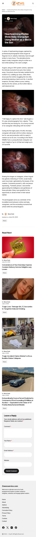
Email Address (9, 450)
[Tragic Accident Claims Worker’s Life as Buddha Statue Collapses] (18, 333)
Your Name (8, 441)
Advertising (5, 507)
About (4, 502)
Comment (7, 426)
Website (6, 460)
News (4, 220)
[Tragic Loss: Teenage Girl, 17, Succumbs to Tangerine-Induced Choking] (18, 289)
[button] (3, 3)
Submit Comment (11, 471)
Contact (4, 521)
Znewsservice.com (10, 486)
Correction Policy (7, 510)
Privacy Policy (6, 513)
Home (3, 9)
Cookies (4, 518)
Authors (4, 505)
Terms (4, 516)
